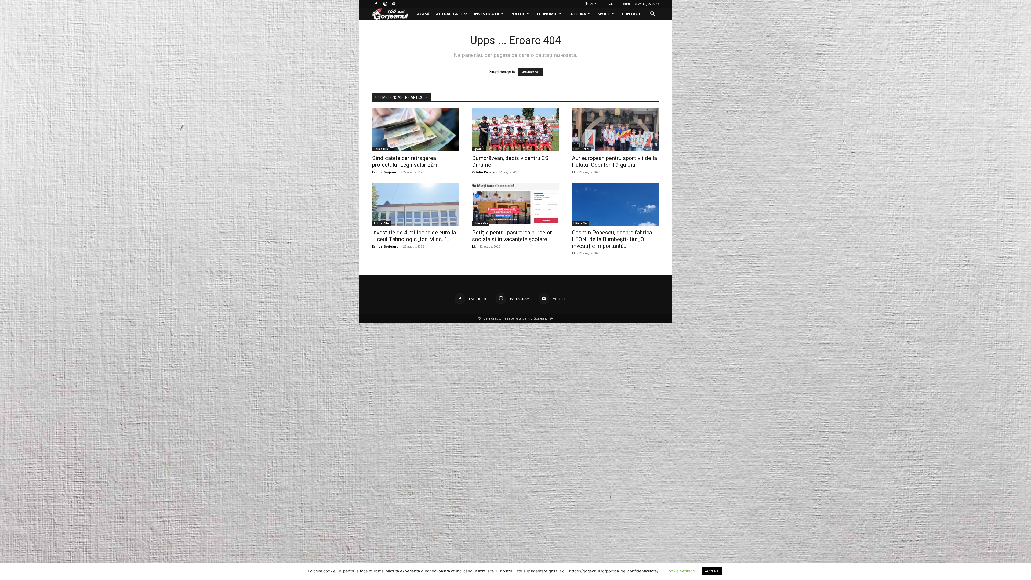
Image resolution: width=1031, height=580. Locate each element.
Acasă (423, 13)
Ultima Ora (381, 149)
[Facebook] (376, 4)
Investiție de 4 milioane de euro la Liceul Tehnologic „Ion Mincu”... (414, 235)
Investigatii (486, 13)
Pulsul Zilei (581, 149)
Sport (604, 13)
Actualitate (449, 13)
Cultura (577, 13)
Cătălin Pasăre (483, 172)
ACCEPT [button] (711, 571)
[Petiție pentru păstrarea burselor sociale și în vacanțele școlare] (515, 204)
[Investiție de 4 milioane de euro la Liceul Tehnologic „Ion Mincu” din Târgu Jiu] (415, 204)
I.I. (574, 172)
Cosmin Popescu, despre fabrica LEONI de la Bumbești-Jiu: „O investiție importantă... (612, 239)
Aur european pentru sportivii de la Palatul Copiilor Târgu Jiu (614, 161)
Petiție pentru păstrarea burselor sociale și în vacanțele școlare (512, 235)
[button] (652, 14)
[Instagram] (385, 4)
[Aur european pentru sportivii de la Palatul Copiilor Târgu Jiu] (615, 129)
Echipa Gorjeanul (386, 172)
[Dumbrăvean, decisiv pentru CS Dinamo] (515, 129)
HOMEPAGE (530, 72)
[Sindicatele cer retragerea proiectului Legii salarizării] (415, 129)
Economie (547, 13)
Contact (631, 13)
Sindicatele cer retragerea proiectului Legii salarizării (405, 161)
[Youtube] (394, 4)
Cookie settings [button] (680, 571)
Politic (517, 13)
